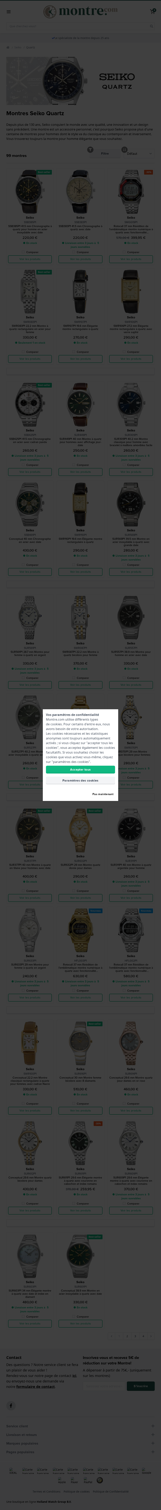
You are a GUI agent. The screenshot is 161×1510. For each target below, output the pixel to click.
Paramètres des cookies (80, 780)
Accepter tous (80, 769)
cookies (56, 724)
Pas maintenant (102, 794)
